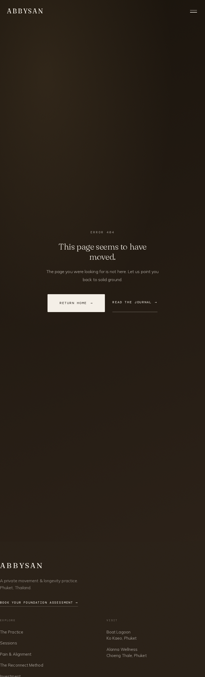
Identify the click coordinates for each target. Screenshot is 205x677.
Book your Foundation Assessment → (39, 603)
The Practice (11, 632)
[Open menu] (194, 11)
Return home (76, 303)
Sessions (8, 642)
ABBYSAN (25, 11)
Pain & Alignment (15, 654)
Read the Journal (134, 302)
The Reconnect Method (21, 665)
